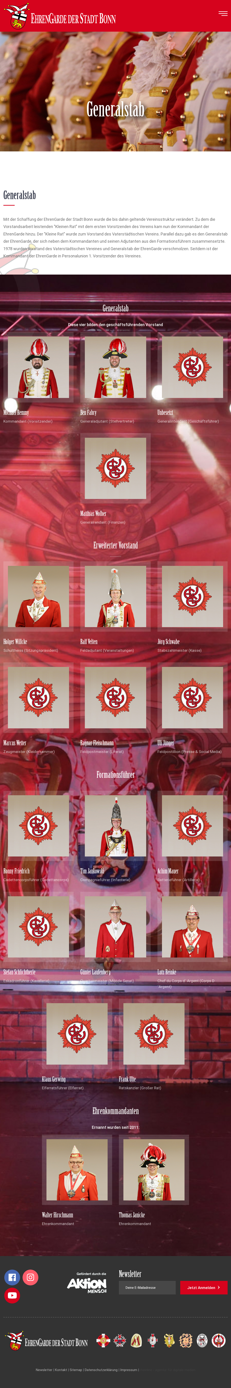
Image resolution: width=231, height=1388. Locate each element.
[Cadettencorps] (202, 1340)
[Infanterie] (169, 1340)
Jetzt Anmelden (201, 1287)
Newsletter (44, 1370)
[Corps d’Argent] (120, 1340)
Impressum (128, 1370)
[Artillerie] (218, 1340)
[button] (223, 14)
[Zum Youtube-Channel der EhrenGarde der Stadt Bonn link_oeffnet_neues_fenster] (12, 1295)
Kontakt (61, 1370)
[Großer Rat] (103, 1340)
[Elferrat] (186, 1340)
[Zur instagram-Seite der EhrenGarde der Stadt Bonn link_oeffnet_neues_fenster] (30, 1277)
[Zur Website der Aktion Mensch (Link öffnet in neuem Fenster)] (86, 1285)
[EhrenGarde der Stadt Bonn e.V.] (50, 1340)
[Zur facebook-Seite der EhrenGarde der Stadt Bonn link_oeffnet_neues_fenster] (12, 1277)
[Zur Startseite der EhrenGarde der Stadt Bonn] (59, 15)
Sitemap (76, 1370)
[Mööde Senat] (136, 1340)
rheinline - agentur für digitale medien (167, 1370)
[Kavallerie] (153, 1340)
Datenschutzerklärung (101, 1370)
